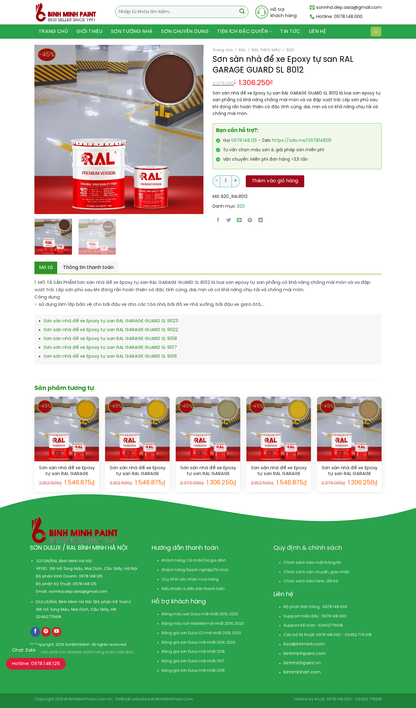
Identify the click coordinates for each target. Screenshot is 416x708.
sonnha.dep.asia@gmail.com (78, 591)
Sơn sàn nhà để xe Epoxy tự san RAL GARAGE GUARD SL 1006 (67, 471)
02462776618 (48, 617)
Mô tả (46, 267)
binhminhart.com (302, 672)
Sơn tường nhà (132, 31)
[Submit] (242, 12)
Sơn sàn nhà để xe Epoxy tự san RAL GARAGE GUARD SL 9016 (110, 356)
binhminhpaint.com (305, 654)
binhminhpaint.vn (302, 663)
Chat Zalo (24, 650)
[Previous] (35, 129)
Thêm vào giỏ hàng (275, 181)
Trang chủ (53, 31)
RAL (242, 50)
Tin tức (290, 31)
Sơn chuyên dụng (185, 31)
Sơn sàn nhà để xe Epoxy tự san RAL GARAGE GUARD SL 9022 (111, 329)
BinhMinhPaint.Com (174, 699)
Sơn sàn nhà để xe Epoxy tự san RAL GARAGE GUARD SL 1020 (208, 471)
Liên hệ (317, 31)
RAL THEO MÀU (266, 50)
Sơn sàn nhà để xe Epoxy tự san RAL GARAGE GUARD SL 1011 (349, 471)
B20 (290, 50)
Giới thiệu (89, 31)
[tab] (45, 268)
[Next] (180, 129)
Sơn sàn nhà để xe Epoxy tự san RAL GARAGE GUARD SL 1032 (279, 471)
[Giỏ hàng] (376, 31)
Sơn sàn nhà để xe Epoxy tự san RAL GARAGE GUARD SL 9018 (110, 338)
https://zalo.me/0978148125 (302, 140)
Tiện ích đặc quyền (242, 31)
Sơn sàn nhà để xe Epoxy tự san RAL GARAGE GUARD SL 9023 (111, 321)
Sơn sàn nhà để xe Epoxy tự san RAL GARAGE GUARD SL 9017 (110, 347)
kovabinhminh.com (304, 644)
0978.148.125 (244, 140)
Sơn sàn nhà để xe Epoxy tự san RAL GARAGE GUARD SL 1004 (137, 471)
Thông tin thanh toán (88, 267)
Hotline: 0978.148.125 (36, 663)
